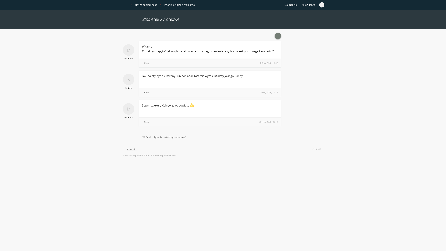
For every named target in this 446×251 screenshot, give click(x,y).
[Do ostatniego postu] (278, 36)
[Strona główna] (125, 5)
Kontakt (131, 149)
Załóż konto (308, 4)
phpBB (138, 155)
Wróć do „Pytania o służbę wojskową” (164, 137)
